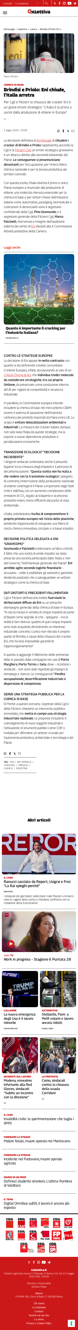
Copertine (22, 29)
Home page (9, 29)
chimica (8, 768)
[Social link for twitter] (54, 3)
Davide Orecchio (11, 1028)
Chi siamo (39, 1303)
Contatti (7, 3)
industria (21, 768)
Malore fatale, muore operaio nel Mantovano (37, 1141)
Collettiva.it (39, 1269)
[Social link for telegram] (74, 3)
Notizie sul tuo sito (39, 1315)
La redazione (22, 3)
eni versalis (24, 761)
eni (12, 761)
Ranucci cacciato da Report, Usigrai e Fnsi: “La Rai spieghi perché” (37, 883)
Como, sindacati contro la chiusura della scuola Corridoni (55, 1086)
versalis (23, 765)
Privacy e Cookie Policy (39, 1323)
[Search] (46, 3)
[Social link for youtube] (69, 3)
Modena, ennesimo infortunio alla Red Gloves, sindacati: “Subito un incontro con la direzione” (18, 1088)
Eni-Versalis (44, 140)
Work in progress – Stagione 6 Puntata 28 (37, 959)
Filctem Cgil (23, 150)
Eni (33, 226)
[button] (58, 131)
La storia (39, 1319)
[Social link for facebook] (59, 3)
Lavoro (33, 29)
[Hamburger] (5, 13)
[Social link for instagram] (64, 3)
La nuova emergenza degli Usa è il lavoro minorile (19, 1018)
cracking (9, 765)
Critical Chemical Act (17, 375)
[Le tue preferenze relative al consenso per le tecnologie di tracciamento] (71, 1323)
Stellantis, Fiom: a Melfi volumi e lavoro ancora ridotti (57, 1018)
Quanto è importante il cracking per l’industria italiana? (36, 330)
